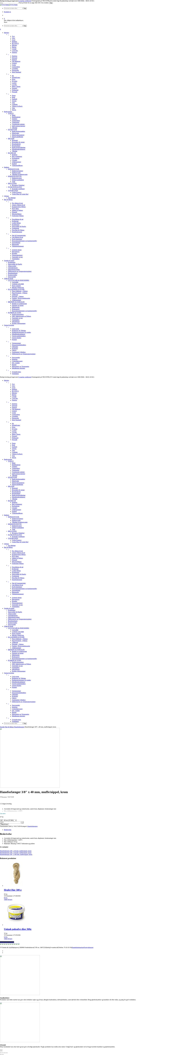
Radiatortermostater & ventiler (21, 680)
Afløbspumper (16, 509)
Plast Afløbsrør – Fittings (20, 639)
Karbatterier (15, 506)
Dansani (14, 405)
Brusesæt (15, 488)
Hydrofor (15, 696)
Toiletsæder (15, 470)
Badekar (14, 502)
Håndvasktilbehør (17, 484)
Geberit (14, 411)
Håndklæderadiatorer (18, 497)
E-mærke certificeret (25, 1)
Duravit (14, 407)
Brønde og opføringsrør (19, 651)
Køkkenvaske (16, 520)
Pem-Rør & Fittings (18, 578)
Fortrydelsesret (88, 947)
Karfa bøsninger (17, 587)
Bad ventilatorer (17, 504)
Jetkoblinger (16, 669)
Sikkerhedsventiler (14, 617)
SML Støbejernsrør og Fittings (21, 664)
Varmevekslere (16, 685)
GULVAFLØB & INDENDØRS (18, 628)
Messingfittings (17, 562)
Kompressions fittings (19, 554)
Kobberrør (15, 569)
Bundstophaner (13, 621)
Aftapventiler (12, 614)
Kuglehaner (15, 572)
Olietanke (15, 694)
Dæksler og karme (17, 653)
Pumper (14, 687)
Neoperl (14, 436)
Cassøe (14, 396)
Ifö (13, 423)
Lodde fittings (16, 571)
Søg (51, 3)
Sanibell (14, 447)
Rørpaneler (15, 592)
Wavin (14, 457)
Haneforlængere (17, 579)
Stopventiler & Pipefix (19, 574)
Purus (14, 443)
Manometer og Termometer (20, 714)
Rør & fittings (8, 547)
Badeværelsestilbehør (18, 495)
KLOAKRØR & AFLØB (16, 637)
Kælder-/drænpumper (18, 671)
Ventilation (15, 721)
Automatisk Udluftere (19, 700)
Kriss (13, 427)
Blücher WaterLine (18, 635)
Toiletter (14, 466)
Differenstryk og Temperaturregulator (19, 619)
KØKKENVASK (13, 517)
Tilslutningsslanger (18, 594)
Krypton (14, 429)
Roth (13, 445)
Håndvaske (15, 481)
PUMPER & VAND (14, 660)
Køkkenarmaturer (17, 518)
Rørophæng (15, 599)
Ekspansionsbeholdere (19, 693)
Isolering (14, 707)
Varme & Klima (9, 673)
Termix (14, 448)
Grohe (14, 413)
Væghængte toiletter (18, 472)
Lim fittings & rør (17, 585)
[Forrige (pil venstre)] (1, 1054)
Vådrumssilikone (17, 513)
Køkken (6, 515)
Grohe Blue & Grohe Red (20, 542)
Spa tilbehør (12, 545)
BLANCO (15, 391)
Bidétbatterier (16, 465)
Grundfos (15, 416)
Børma (14, 395)
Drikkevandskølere (18, 527)
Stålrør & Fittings (17, 558)
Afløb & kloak (8, 626)
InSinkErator (16, 425)
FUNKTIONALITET (15, 535)
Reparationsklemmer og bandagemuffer (24, 588)
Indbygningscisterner (18, 474)
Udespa (6, 544)
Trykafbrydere (16, 719)
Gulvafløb (15, 630)
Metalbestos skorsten (18, 716)
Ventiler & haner (9, 608)
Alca (13, 386)
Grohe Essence (16, 540)
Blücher (14, 393)
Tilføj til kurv (4, 824)
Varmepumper (16, 691)
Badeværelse (8, 459)
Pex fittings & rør (17, 551)
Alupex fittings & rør (18, 553)
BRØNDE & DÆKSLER (16, 649)
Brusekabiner (16, 493)
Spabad (14, 511)
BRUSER (11, 486)
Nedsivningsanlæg (18, 662)
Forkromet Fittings (18, 563)
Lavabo (14, 432)
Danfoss (14, 404)
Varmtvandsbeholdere (19, 684)
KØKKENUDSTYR (15, 524)
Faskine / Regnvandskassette (21, 646)
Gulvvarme (15, 676)
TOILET (11, 461)
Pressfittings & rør (17, 567)
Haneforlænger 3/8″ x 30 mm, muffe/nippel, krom (15, 851)
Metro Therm (16, 434)
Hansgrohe (15, 418)
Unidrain (15, 452)
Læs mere (2, 813)
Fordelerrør (15, 576)
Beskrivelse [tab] (7, 830)
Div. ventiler (16, 711)
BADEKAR (12, 501)
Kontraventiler (12, 623)
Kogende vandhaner (18, 536)
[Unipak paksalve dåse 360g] (16, 925)
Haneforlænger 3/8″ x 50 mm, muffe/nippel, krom (15, 852)
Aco (13, 384)
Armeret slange (17, 597)
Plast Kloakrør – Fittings (19, 641)
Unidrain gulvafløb (18, 632)
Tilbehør (14, 475)
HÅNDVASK (12, 477)
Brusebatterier (16, 492)
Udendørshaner (13, 615)
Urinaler (14, 508)
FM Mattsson (16, 409)
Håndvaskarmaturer (18, 483)
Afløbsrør (15, 642)
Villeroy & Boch (17, 454)
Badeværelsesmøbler (18, 479)
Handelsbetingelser (78, 947)
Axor (13, 387)
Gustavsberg (16, 414)
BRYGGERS (12, 531)
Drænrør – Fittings (18, 644)
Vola (13, 456)
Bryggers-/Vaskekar (18, 533)
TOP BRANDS (13, 538)
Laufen (14, 431)
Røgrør (14, 712)
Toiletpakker (16, 468)
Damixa (14, 400)
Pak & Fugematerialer (19, 583)
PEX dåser (15, 556)
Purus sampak (16, 633)
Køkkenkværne (17, 526)
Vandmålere (15, 606)
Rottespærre (16, 657)
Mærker (6, 380)
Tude (13, 529)
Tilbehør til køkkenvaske (19, 522)
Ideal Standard (16, 420)
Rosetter (14, 601)
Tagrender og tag (17, 605)
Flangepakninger (17, 603)
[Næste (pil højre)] (3, 1054)
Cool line (15, 398)
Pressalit (14, 440)
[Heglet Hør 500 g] (16, 885)
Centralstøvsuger (17, 709)
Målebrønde (16, 655)
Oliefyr (14, 698)
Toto (13, 450)
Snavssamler (12, 624)
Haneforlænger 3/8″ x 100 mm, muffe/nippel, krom (16, 854)
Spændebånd (16, 590)
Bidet (13, 463)
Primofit (14, 560)
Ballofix (14, 389)
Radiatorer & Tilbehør (19, 678)
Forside (2, 727)
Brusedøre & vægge (18, 490)
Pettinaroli (15, 438)
